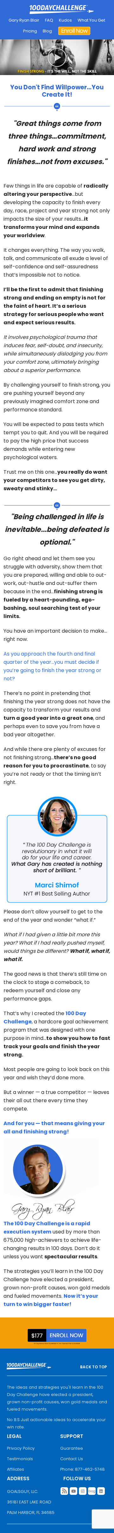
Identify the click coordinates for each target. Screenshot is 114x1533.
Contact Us (71, 1459)
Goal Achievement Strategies (61, 10)
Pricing (30, 31)
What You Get (91, 20)
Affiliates (15, 1469)
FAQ (49, 20)
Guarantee (71, 1448)
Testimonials (20, 1459)
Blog (47, 31)
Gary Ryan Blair (24, 20)
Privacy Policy (21, 1448)
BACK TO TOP (93, 1367)
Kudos (65, 20)
